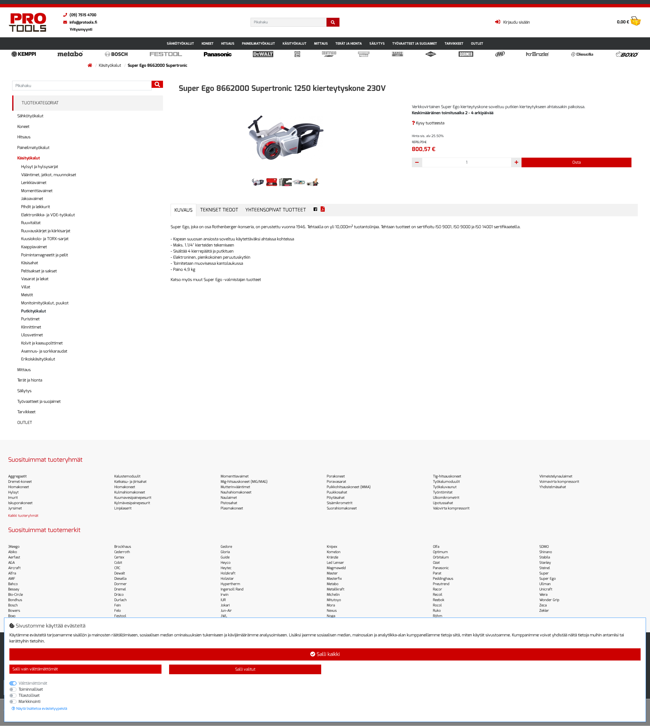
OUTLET (477, 43)
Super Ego (547, 578)
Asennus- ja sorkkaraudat (44, 351)
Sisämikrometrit (339, 503)
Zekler (544, 610)
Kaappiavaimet (34, 247)
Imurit (13, 497)
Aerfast (14, 557)
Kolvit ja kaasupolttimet (42, 343)
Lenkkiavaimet (33, 182)
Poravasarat (336, 481)
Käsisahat (29, 263)
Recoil (437, 594)
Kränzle (332, 557)
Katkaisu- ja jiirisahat (130, 481)
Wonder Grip (549, 600)
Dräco (119, 594)
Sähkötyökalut (180, 43)
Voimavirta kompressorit (559, 481)
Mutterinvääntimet (235, 487)
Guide (225, 557)
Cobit (118, 562)
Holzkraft (228, 573)
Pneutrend (441, 584)
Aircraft (14, 568)
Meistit (27, 295)
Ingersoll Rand (232, 589)
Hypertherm (230, 584)
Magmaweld (336, 568)
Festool (120, 616)
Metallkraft (335, 589)
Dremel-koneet (20, 481)
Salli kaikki (327, 654)
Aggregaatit (17, 476)
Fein (117, 605)
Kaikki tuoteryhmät (23, 515)
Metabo (332, 584)
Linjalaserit (123, 508)
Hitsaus (227, 43)
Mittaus (321, 43)
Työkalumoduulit (446, 481)
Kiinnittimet (31, 327)
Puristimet (30, 319)
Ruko (437, 610)
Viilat (25, 287)
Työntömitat (442, 492)
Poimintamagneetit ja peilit (44, 255)
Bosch (13, 605)
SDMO (544, 546)
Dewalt (119, 573)
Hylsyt (13, 492)
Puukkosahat (337, 492)
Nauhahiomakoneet (236, 492)
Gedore (226, 546)
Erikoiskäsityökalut (38, 359)
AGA (11, 562)
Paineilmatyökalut (258, 43)
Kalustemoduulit (127, 476)
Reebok (438, 600)
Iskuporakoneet (20, 503)
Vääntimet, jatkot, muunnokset (48, 174)
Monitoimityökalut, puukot (45, 303)
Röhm (437, 616)
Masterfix (334, 578)
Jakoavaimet (32, 198)
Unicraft (545, 589)
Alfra (12, 573)
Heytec (226, 568)
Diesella (120, 578)
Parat (437, 573)
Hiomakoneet (18, 487)
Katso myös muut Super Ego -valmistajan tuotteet (216, 279)
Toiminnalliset (31, 689)
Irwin (225, 594)
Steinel (544, 568)
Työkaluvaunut (445, 487)
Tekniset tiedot (219, 210)
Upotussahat (443, 503)
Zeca (543, 605)
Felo (117, 610)
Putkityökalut (33, 311)
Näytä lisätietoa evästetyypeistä (41, 708)
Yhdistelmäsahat (552, 487)
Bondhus (15, 600)
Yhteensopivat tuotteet (275, 210)
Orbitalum (441, 557)
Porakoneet (336, 476)
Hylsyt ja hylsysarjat (39, 166)
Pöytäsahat (336, 497)
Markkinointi (29, 701)
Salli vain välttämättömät (35, 669)
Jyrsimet (15, 508)
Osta (576, 162)
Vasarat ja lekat (34, 279)
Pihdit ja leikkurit (35, 206)
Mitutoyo (334, 600)
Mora (331, 605)
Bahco (13, 584)
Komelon (333, 552)
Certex (119, 557)
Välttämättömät (33, 683)
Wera (543, 594)
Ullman (545, 584)
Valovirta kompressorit (451, 508)
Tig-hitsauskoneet (447, 476)
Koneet (208, 43)
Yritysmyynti (81, 29)
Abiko (12, 552)
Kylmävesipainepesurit (132, 503)
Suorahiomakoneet (342, 508)
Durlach (120, 600)
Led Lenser (335, 562)
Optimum (440, 552)
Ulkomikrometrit (446, 497)
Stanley (545, 562)
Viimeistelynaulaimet (555, 476)
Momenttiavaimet (37, 190)
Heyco (226, 562)
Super (544, 573)
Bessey (13, 589)
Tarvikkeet (454, 43)
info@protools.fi (83, 22)
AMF (11, 578)
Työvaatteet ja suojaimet (414, 43)
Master (332, 573)
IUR (223, 600)
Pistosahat (229, 503)
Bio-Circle (15, 594)
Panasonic (441, 568)
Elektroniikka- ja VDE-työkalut (48, 215)
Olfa (436, 546)
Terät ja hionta (348, 43)
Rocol (437, 605)
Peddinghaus (443, 578)
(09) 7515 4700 (83, 15)
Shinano (545, 552)
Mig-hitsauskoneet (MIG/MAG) (244, 481)
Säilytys (377, 43)
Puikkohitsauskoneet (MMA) (349, 487)
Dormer (120, 584)
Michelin (333, 594)
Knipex (332, 546)
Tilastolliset (29, 695)
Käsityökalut (294, 43)
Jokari (225, 605)
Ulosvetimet (32, 335)
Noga (331, 616)
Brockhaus (122, 546)
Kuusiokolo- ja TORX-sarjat (45, 238)
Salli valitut (245, 669)
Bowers (14, 610)
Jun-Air (226, 610)
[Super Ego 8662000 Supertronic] (285, 137)
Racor (437, 589)
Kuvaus (183, 210)
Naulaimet (229, 497)
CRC (117, 568)
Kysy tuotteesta (429, 123)
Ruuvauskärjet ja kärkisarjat (45, 231)
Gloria (225, 552)
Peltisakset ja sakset (39, 271)
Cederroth (122, 552)
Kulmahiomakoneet (129, 492)
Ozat (436, 562)
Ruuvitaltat (31, 222)
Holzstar (227, 578)
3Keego (14, 546)
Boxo (11, 616)
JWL (224, 616)
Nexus (332, 610)
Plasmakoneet (232, 508)
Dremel (120, 589)
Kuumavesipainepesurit (132, 497)
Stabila (544, 557)
